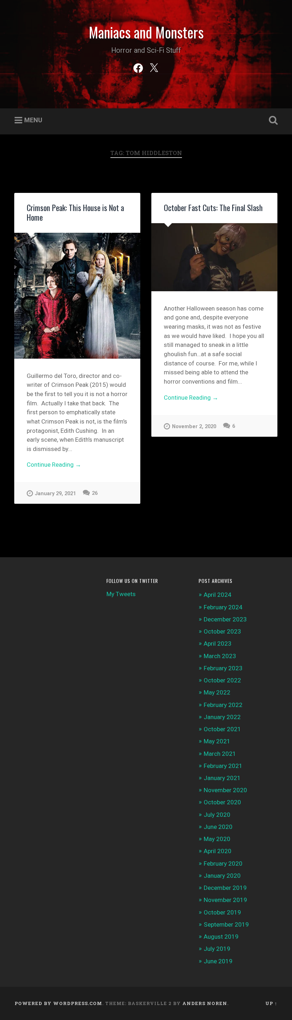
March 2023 (220, 656)
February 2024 (223, 607)
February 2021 (223, 765)
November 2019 (225, 899)
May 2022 (217, 692)
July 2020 (217, 814)
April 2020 (217, 851)
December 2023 (225, 619)
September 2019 (226, 924)
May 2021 (217, 741)
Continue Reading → (54, 464)
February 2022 (223, 704)
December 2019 (225, 887)
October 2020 (222, 802)
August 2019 (221, 936)
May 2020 (217, 838)
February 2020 (223, 863)
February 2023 (223, 668)
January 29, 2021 (55, 494)
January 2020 (222, 875)
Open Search (271, 120)
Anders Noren (204, 1003)
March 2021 (220, 753)
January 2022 (222, 717)
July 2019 (217, 948)
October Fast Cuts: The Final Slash (213, 207)
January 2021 (222, 777)
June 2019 (218, 961)
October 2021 (222, 729)
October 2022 (222, 680)
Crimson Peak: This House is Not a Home (75, 212)
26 (95, 493)
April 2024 (217, 594)
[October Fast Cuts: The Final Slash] (214, 257)
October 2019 (222, 912)
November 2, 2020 (194, 427)
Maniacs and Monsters (146, 32)
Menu (33, 120)
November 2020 (225, 790)
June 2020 (218, 826)
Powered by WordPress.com (58, 1003)
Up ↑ (271, 1003)
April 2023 (217, 643)
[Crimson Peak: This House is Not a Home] (77, 296)
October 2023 (222, 631)
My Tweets (121, 594)
